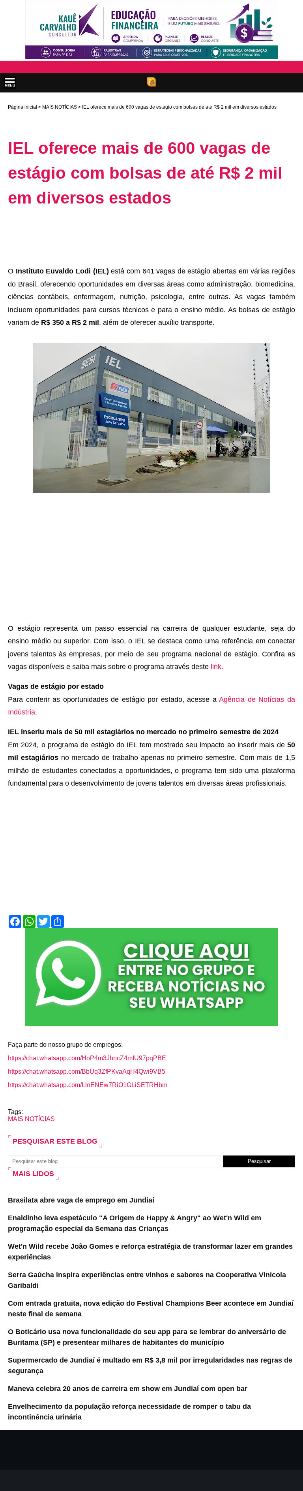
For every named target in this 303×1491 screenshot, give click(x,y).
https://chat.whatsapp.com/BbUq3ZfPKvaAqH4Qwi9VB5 (86, 1071)
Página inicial (22, 107)
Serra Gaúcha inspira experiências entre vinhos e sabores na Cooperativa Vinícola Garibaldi (147, 1280)
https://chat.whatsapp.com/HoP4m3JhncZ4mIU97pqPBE (87, 1058)
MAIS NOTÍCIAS (59, 107)
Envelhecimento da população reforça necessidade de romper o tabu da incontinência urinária (129, 1411)
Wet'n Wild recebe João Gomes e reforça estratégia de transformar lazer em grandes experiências (150, 1251)
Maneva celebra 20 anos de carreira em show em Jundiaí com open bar (127, 1389)
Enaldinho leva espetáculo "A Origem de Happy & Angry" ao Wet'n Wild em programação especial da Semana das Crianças (134, 1223)
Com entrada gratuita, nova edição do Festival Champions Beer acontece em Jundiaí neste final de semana (151, 1308)
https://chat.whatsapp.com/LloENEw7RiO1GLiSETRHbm (87, 1085)
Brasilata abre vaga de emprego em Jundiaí (81, 1200)
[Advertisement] (151, 236)
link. (217, 667)
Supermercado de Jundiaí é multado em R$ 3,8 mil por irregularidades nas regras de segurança (150, 1365)
